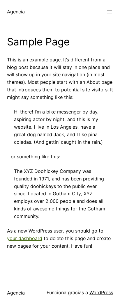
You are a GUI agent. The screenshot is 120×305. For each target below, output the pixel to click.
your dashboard (24, 238)
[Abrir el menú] (109, 11)
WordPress (101, 292)
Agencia (16, 12)
